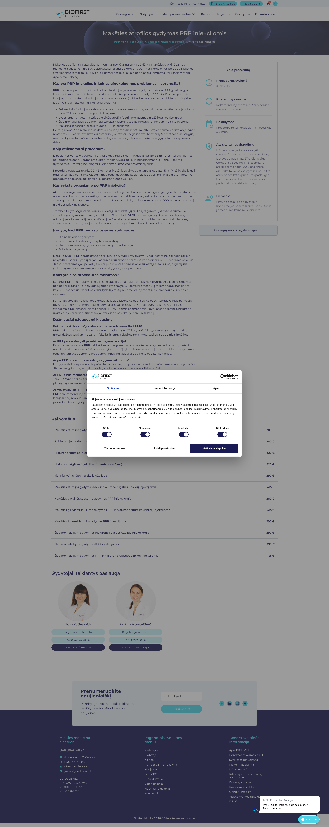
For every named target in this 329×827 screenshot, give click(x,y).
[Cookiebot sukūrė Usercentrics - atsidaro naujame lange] (223, 376)
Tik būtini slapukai (115, 448)
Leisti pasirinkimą (164, 448)
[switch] (145, 434)
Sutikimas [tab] (113, 388)
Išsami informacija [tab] (165, 388)
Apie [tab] (216, 388)
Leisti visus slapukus (213, 448)
